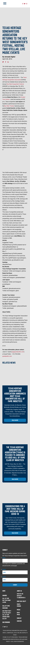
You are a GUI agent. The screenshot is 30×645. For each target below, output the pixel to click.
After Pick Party (6, 613)
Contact (19, 618)
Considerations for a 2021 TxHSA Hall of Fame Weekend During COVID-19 (15, 510)
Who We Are (20, 594)
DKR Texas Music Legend (6, 601)
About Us (19, 591)
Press (18, 614)
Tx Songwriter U (21, 597)
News (18, 612)
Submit (15, 585)
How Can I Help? (21, 601)
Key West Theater (9, 106)
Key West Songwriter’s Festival (15, 84)
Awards (4, 595)
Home (3, 591)
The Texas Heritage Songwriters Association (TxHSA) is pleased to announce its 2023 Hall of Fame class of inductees (15, 453)
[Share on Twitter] (3, 62)
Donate (18, 604)
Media (18, 610)
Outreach (19, 595)
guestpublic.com (7, 356)
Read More (15, 420)
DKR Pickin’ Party (6, 611)
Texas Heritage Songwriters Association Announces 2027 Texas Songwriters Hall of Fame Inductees (15, 395)
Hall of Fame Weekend (6, 607)
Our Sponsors (6, 622)
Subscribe (19, 621)
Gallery (4, 618)
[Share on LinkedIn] (8, 62)
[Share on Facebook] (5, 62)
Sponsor (19, 606)
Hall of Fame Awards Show (6, 615)
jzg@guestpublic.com (18, 352)
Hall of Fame (5, 598)
